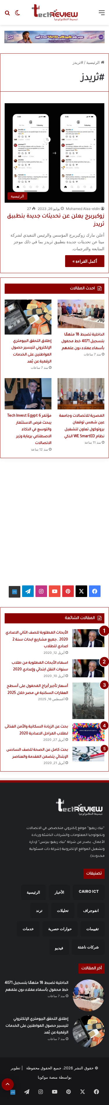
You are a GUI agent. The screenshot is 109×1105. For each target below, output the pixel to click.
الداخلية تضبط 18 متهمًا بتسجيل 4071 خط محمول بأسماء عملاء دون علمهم (82, 342)
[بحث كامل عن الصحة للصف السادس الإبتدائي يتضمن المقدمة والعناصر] (88, 753)
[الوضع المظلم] (17, 14)
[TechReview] (54, 12)
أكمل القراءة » (84, 261)
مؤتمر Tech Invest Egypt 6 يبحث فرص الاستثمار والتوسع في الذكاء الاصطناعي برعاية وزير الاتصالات (29, 429)
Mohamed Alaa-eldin (83, 208)
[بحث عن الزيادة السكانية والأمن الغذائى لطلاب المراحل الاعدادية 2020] (88, 732)
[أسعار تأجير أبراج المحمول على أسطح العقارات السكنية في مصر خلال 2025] (88, 701)
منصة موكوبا (48, 1077)
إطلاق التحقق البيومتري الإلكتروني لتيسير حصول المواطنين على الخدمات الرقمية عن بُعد (37, 1026)
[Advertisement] (54, 519)
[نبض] (14, 592)
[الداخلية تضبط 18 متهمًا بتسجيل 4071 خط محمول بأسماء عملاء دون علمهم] (81, 314)
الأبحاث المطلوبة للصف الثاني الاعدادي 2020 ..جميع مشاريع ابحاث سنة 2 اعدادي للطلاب (37, 640)
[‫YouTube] (54, 591)
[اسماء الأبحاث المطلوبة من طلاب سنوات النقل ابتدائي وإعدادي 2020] (88, 668)
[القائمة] (102, 14)
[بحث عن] (7, 14)
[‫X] (81, 591)
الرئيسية (93, 62)
